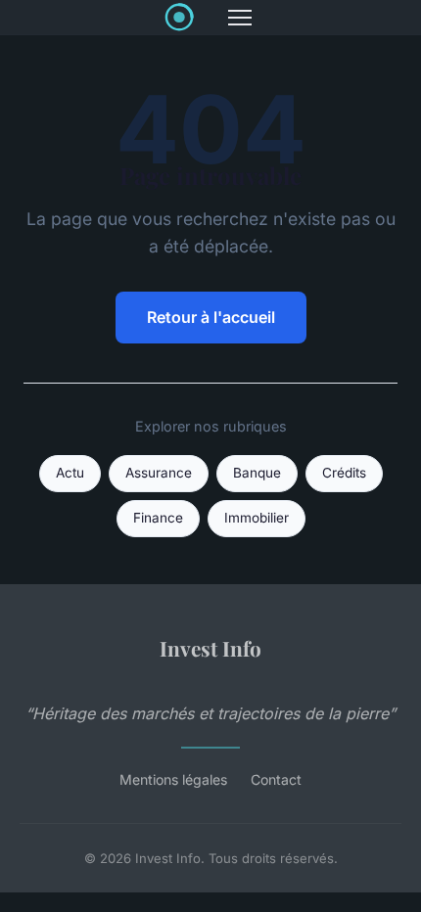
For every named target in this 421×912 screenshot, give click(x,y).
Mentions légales (173, 779)
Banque (257, 472)
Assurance (158, 472)
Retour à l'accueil (211, 317)
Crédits (344, 472)
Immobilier (256, 517)
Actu (70, 472)
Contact (276, 779)
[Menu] (239, 17)
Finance (158, 517)
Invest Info (210, 647)
